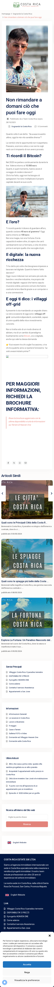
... (19, 529)
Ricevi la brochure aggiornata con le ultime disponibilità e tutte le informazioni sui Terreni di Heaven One (26, 421)
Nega (27, 972)
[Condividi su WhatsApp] (20, 463)
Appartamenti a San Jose (19, 691)
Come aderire (14, 684)
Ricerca (27, 824)
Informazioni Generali (18, 714)
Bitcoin (27, 336)
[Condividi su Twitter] (14, 463)
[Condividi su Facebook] (8, 463)
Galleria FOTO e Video (18, 733)
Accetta (27, 964)
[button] (49, 935)
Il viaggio (12, 726)
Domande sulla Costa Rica (20, 741)
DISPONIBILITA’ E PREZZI (19, 676)
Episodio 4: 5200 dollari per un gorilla (24, 793)
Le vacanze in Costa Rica (19, 718)
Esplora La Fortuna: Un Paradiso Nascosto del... (26, 640)
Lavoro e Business (16, 722)
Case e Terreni (14, 730)
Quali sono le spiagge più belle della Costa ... (25, 581)
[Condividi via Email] (25, 463)
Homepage (6, 14)
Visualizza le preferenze (27, 980)
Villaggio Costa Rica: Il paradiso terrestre (26, 672)
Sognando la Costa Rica (22, 14)
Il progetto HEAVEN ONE (19, 680)
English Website (19, 842)
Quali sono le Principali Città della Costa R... (24, 522)
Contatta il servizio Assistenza (21, 688)
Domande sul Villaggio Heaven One (23, 737)
